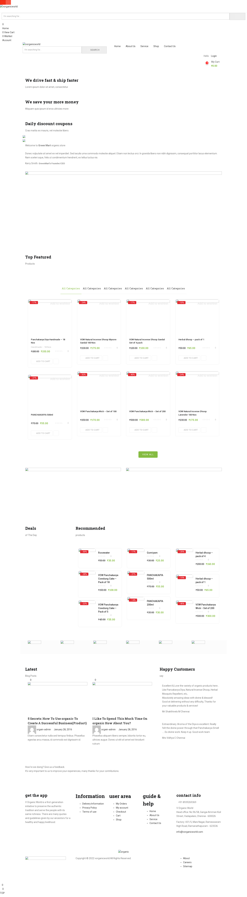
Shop (156, 46)
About (186, 858)
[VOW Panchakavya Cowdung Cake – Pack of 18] (87, 577)
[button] (215, 64)
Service (144, 46)
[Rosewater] (87, 555)
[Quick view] (56, 361)
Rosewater (104, 552)
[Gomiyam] (135, 555)
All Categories (71, 288)
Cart (118, 815)
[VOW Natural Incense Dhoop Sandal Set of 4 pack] (148, 316)
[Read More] (29, 743)
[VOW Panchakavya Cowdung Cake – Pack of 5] (87, 607)
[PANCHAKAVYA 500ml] (50, 392)
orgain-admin (44, 729)
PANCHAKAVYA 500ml (42, 414)
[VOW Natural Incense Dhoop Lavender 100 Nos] (197, 389)
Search (95, 50)
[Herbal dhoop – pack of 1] (197, 316)
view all (148, 454)
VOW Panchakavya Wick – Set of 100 (98, 411)
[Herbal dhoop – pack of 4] (184, 555)
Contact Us (170, 46)
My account (122, 807)
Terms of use (89, 811)
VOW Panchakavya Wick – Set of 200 (147, 411)
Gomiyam (152, 552)
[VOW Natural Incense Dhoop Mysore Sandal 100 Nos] (99, 316)
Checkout (121, 811)
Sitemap (187, 866)
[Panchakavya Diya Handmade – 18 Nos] (50, 316)
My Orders (121, 803)
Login (214, 56)
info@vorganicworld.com (189, 831)
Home (5, 28)
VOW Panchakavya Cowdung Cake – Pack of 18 (108, 579)
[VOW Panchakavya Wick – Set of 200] (148, 389)
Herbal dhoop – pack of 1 (191, 339)
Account (6, 40)
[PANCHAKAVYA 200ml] (135, 603)
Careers (187, 862)
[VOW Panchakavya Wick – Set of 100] (99, 389)
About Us (130, 46)
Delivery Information (93, 803)
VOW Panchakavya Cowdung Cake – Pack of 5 (108, 608)
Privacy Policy (89, 807)
